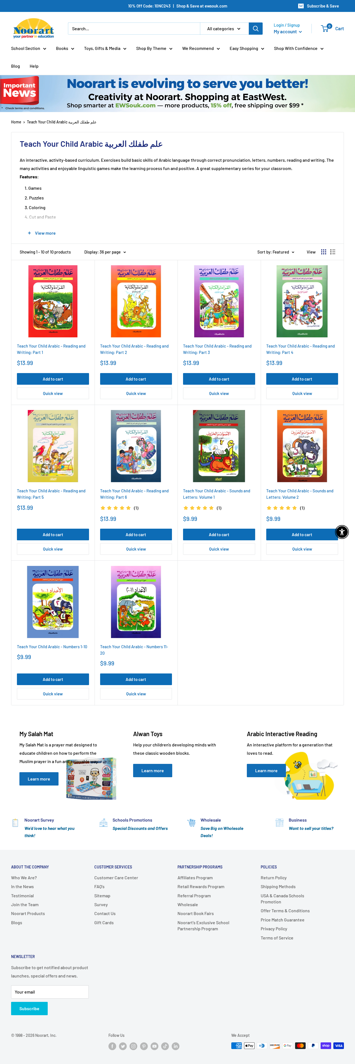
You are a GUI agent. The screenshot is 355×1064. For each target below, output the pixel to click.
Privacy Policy (274, 928)
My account (286, 31)
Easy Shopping (244, 48)
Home (16, 122)
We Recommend (198, 48)
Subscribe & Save (323, 5)
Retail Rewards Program (201, 886)
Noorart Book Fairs (196, 913)
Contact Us (105, 913)
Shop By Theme (151, 48)
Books (62, 48)
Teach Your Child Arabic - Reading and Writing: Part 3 (217, 349)
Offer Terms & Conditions (285, 910)
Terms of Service (277, 937)
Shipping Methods (278, 886)
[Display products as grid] (323, 251)
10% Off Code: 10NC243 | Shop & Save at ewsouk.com (177, 5)
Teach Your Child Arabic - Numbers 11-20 (134, 649)
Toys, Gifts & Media (102, 48)
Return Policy (274, 877)
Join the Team (25, 904)
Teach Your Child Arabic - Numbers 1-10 (52, 646)
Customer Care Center (116, 877)
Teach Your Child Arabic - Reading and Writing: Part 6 (134, 494)
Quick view (53, 393)
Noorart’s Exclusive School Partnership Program (203, 925)
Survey (101, 904)
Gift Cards (104, 922)
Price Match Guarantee (283, 919)
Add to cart (53, 378)
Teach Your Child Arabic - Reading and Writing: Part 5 (51, 494)
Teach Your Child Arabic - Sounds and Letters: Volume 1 (216, 494)
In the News (22, 886)
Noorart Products (28, 913)
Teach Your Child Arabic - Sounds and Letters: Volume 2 (299, 494)
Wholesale (188, 904)
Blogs (16, 922)
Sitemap (102, 895)
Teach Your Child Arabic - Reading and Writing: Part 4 (300, 349)
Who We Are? (24, 877)
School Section (25, 48)
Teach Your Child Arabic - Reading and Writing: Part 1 (51, 349)
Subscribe (29, 1008)
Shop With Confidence (296, 48)
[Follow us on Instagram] (133, 1046)
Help (34, 66)
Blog (15, 66)
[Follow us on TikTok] (165, 1046)
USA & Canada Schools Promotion (282, 898)
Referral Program (194, 895)
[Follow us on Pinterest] (144, 1046)
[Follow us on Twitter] (123, 1046)
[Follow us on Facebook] (112, 1046)
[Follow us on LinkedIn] (175, 1046)
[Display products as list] (332, 251)
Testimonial (22, 895)
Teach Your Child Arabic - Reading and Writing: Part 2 (134, 349)
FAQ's (99, 886)
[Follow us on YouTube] (154, 1046)
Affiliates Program (195, 877)
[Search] (256, 28)
